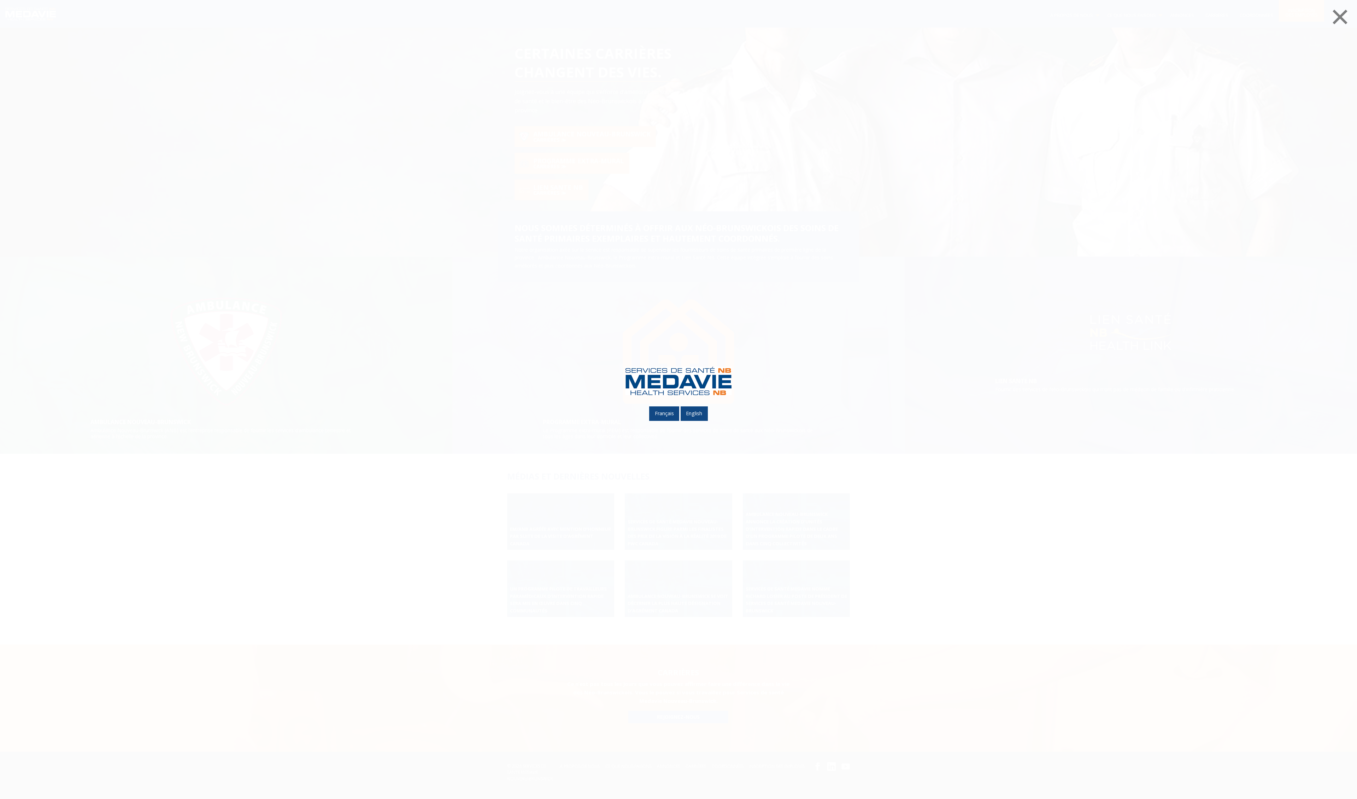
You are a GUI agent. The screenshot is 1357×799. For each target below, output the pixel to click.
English (694, 413)
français (664, 413)
